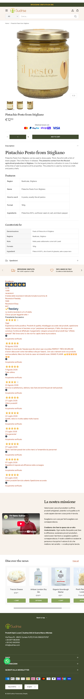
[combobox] (42, 16)
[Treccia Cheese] (16, 576)
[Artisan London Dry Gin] (38, 576)
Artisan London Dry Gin (39, 590)
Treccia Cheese (16, 589)
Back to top (41, 618)
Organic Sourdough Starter (61, 590)
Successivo (19, 317)
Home (7, 23)
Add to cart (55, 137)
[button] (77, 10)
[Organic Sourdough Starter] (60, 576)
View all (76, 561)
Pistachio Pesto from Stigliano (20, 23)
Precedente (9, 317)
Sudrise (12, 693)
